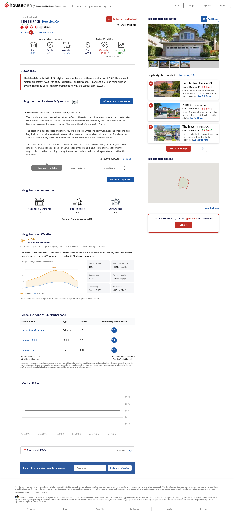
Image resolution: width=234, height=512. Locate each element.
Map (191, 5)
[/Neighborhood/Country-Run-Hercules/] (167, 89)
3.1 (114, 340)
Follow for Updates (119, 468)
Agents (178, 5)
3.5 (114, 350)
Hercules (126, 158)
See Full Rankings (178, 148)
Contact (183, 224)
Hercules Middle (29, 340)
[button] (121, 19)
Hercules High (28, 350)
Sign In (223, 5)
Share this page (128, 25)
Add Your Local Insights (118, 101)
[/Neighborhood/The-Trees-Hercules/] (167, 133)
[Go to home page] (36, 5)
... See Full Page (203, 96)
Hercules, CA (186, 75)
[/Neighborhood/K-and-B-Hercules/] (167, 111)
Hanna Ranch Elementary (33, 330)
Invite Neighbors (122, 179)
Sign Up (207, 5)
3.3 (114, 330)
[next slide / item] (216, 42)
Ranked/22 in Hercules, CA (37, 32)
